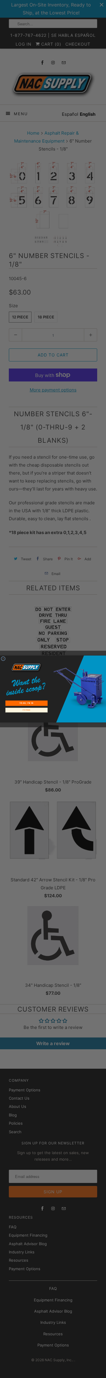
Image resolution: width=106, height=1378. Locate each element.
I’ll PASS (27, 710)
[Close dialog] (3, 659)
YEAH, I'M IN (26, 703)
